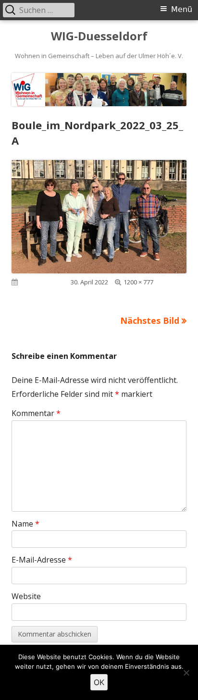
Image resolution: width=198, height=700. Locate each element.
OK (99, 682)
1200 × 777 (138, 282)
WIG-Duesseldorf (99, 36)
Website (26, 596)
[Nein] (186, 672)
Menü (181, 9)
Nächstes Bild (149, 320)
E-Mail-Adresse (42, 559)
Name (25, 523)
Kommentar (36, 413)
